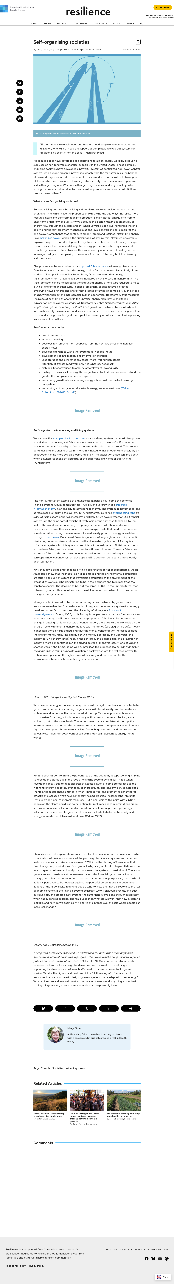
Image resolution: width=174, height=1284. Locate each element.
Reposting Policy (15, 1265)
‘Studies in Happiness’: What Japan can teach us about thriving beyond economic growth (84, 1117)
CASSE (52, 1119)
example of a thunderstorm (69, 438)
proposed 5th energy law (93, 266)
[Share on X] (87, 1008)
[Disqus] (87, 1183)
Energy (48, 23)
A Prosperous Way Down (87, 49)
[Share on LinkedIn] (109, 1008)
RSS (166, 1249)
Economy (62, 23)
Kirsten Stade (42, 1119)
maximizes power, (50, 238)
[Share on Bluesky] (43, 1008)
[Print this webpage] (131, 1008)
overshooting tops (124, 512)
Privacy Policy (36, 1265)
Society (117, 23)
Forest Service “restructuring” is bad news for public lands (49, 1114)
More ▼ (131, 23)
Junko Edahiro (79, 1124)
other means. (51, 537)
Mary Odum (43, 49)
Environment (80, 23)
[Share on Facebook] (65, 1008)
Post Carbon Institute (166, 18)
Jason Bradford (116, 1119)
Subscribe (154, 1249)
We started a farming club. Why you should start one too (123, 1114)
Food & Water (100, 23)
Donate (140, 1249)
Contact (126, 1249)
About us (111, 1249)
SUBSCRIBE (162, 7)
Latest (35, 23)
